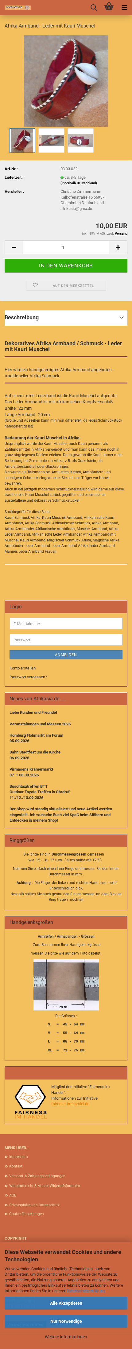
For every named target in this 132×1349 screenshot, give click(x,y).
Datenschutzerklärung (85, 1291)
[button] (14, 247)
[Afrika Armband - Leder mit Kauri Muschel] (66, 80)
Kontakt (15, 1166)
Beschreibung (22, 317)
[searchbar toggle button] (93, 7)
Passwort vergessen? (28, 677)
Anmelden (66, 655)
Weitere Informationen (66, 1336)
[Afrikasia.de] (15, 7)
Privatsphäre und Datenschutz (34, 1205)
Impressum (18, 1157)
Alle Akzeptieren (66, 1303)
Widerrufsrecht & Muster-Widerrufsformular (44, 1186)
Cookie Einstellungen (26, 1214)
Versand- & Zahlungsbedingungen (37, 1176)
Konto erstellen (23, 668)
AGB (12, 1195)
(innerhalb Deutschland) (78, 183)
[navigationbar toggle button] (124, 7)
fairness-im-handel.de (70, 1104)
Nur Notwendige (66, 1321)
